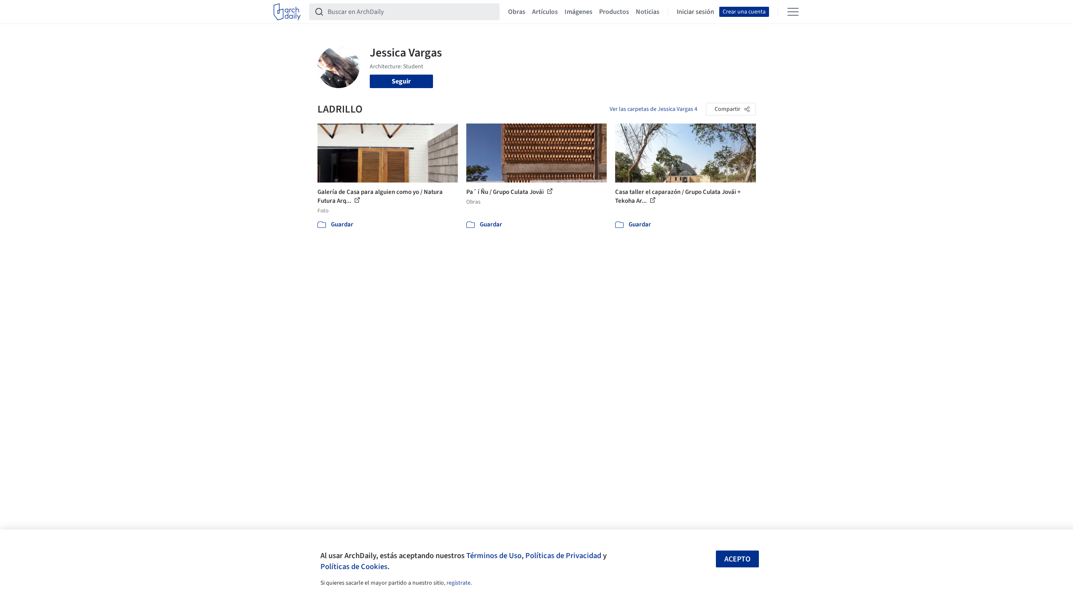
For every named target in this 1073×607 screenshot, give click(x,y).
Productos (614, 11)
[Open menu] (793, 12)
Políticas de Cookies (353, 566)
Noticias (647, 11)
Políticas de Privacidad (563, 555)
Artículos (545, 11)
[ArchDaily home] (287, 11)
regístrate (458, 583)
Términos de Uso (494, 555)
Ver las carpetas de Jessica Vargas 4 (653, 109)
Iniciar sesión (695, 11)
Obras (516, 11)
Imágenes (578, 11)
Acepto (737, 559)
